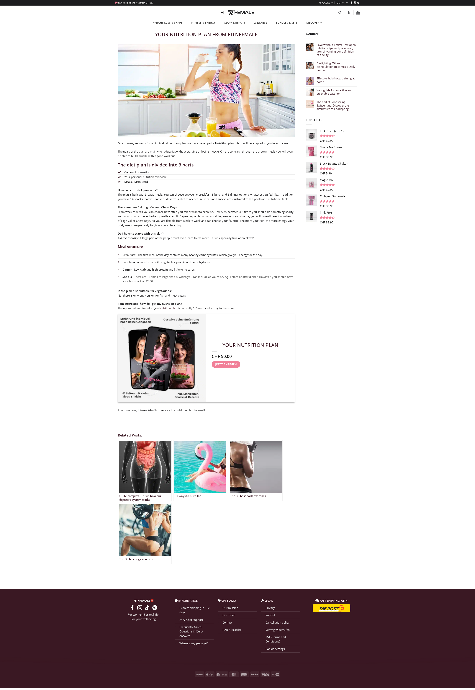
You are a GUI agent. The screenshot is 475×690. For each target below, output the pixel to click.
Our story (228, 615)
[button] (339, 12)
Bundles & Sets (287, 22)
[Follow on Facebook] (351, 3)
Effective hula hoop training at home (336, 80)
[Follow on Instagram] (355, 3)
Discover (312, 22)
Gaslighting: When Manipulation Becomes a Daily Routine (336, 67)
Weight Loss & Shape (168, 22)
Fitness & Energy (203, 22)
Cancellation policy (277, 622)
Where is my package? (193, 643)
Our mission (230, 608)
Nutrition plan (168, 308)
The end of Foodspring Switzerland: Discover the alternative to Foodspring (333, 105)
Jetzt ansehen (226, 364)
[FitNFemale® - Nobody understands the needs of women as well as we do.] (238, 12)
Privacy (270, 608)
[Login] (349, 13)
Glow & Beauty (234, 22)
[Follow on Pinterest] (358, 3)
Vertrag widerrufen (278, 630)
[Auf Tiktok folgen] (147, 608)
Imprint (270, 615)
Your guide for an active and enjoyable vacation (334, 92)
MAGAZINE (324, 2)
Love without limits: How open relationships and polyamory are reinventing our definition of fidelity (336, 50)
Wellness (260, 22)
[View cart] (358, 13)
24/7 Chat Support (191, 619)
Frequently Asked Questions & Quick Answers (191, 631)
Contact (227, 622)
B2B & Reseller (231, 630)
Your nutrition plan (250, 345)
